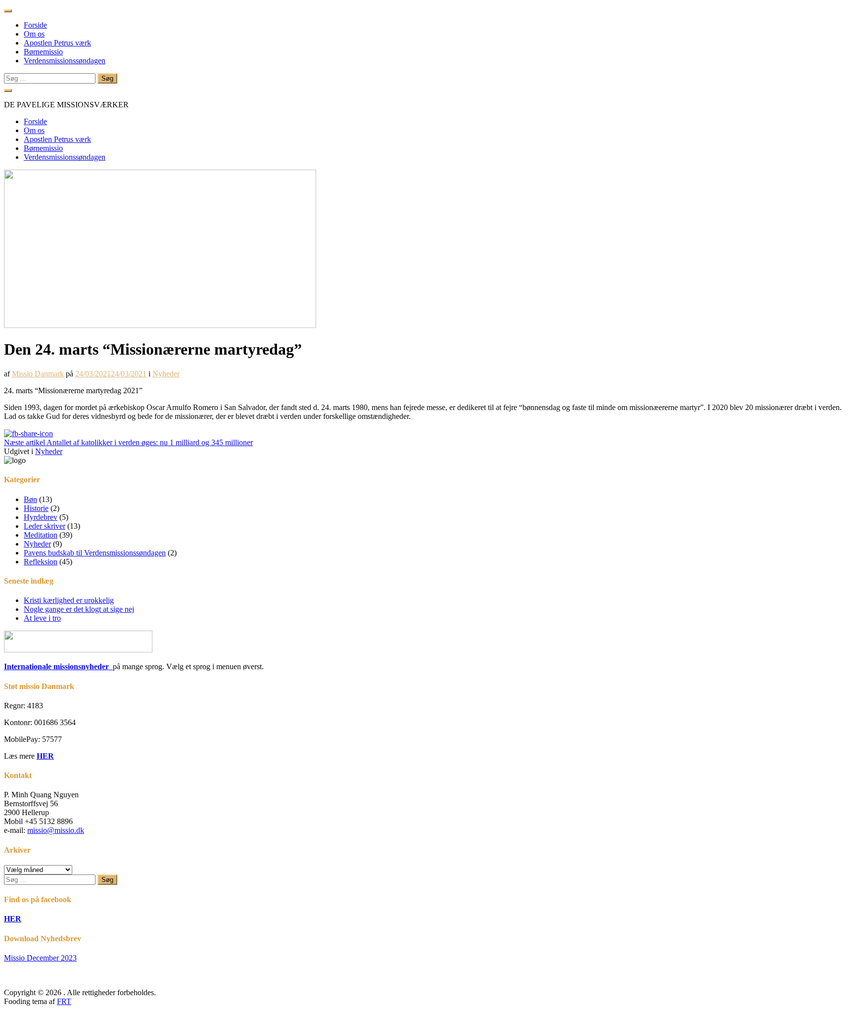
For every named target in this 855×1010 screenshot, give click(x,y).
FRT (64, 1001)
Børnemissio (43, 51)
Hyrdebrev (40, 517)
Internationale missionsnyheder (58, 666)
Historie (36, 508)
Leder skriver (44, 526)
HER (45, 756)
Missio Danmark (38, 373)
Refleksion (40, 561)
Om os (34, 34)
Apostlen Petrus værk (57, 43)
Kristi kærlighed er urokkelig (69, 600)
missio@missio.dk (55, 830)
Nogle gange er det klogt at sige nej (79, 609)
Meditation (40, 535)
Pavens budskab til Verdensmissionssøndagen (95, 553)
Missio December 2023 (40, 958)
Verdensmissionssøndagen (64, 60)
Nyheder (166, 373)
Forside (35, 25)
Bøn (30, 499)
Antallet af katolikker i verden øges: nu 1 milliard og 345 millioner (128, 442)
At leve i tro (42, 618)
